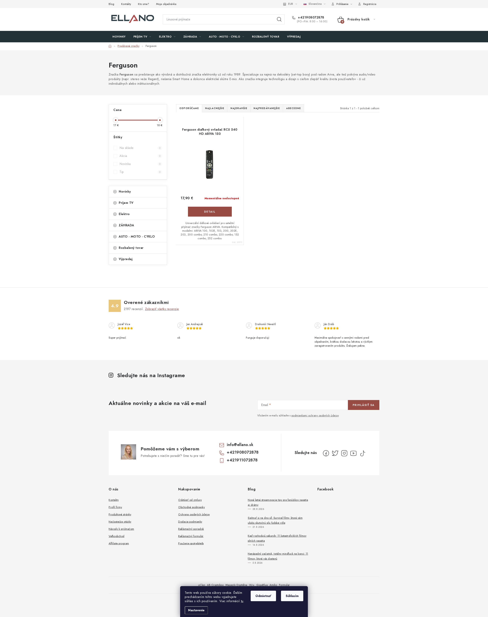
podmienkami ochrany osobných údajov (315, 415)
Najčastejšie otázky (120, 522)
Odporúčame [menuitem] (189, 108)
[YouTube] (353, 453)
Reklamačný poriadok (191, 529)
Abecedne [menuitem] (293, 108)
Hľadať (279, 19)
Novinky (125, 191)
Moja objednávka (166, 4)
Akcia (140, 156)
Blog (111, 4)
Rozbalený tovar (131, 248)
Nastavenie (196, 610)
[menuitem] (119, 36)
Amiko (273, 585)
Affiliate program (119, 543)
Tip (140, 172)
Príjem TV (126, 203)
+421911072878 (242, 460)
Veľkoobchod (116, 536)
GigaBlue (262, 585)
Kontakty (126, 4)
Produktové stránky (120, 514)
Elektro (124, 214)
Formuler (284, 585)
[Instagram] (344, 453)
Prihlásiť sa (364, 405)
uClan (201, 585)
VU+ (252, 585)
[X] (335, 453)
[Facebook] (326, 453)
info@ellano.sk (240, 444)
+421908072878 (310, 17)
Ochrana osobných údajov (194, 514)
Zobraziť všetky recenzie (162, 309)
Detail (210, 212)
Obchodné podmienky (191, 507)
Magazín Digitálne (236, 585)
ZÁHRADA (126, 225)
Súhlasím (292, 596)
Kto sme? (143, 4)
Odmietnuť (263, 596)
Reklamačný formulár (191, 536)
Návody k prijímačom (121, 529)
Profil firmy (115, 507)
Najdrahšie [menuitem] (238, 108)
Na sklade (140, 148)
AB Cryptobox (215, 585)
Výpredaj (125, 259)
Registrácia (369, 4)
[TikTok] (363, 453)
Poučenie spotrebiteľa (191, 543)
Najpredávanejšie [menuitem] (267, 108)
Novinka (140, 164)
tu (242, 601)
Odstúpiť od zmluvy (190, 500)
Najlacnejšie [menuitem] (214, 108)
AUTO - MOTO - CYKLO (137, 236)
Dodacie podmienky (190, 522)
